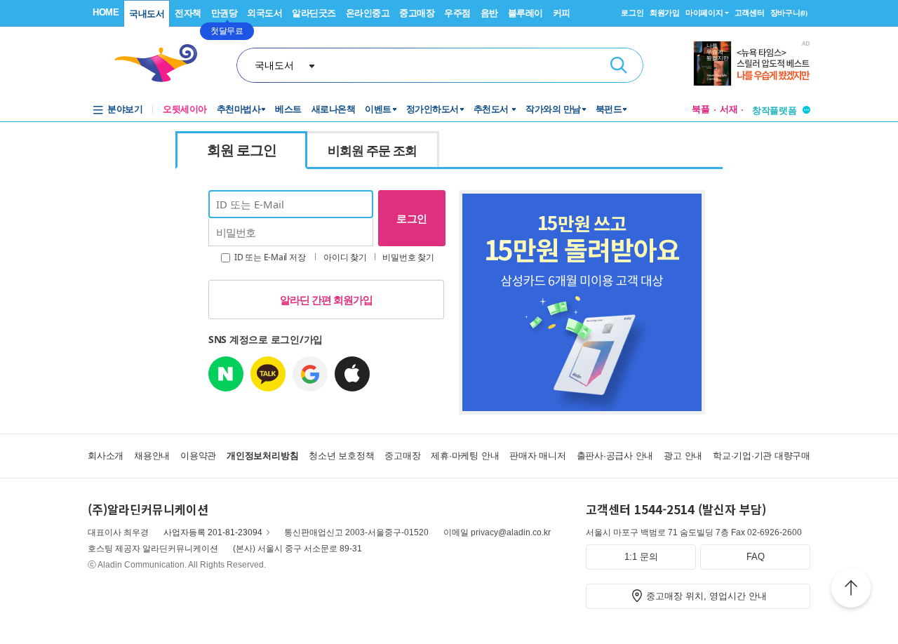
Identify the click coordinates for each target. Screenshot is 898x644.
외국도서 (264, 13)
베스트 (288, 109)
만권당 (224, 13)
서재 (729, 109)
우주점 (457, 13)
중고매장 (416, 13)
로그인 (632, 12)
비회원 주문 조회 (372, 150)
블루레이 (525, 13)
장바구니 (788, 12)
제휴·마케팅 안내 (465, 455)
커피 (561, 13)
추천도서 (492, 109)
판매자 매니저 (537, 455)
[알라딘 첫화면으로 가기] (162, 63)
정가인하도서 (432, 109)
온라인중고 (368, 13)
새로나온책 (333, 109)
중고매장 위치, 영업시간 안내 (706, 596)
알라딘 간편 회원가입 (326, 300)
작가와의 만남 (553, 109)
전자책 (188, 13)
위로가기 (851, 590)
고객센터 (750, 12)
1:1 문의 (641, 556)
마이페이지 (704, 12)
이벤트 (378, 109)
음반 (489, 13)
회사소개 (105, 455)
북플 (701, 109)
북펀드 (609, 109)
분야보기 (124, 109)
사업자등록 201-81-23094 (212, 532)
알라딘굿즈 (314, 13)
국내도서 (146, 13)
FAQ (755, 556)
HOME (106, 12)
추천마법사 (239, 109)
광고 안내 (683, 455)
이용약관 (198, 455)
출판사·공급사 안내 (615, 455)
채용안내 (152, 455)
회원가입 (665, 12)
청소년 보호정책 (341, 455)
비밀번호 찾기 (408, 257)
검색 (619, 65)
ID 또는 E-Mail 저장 (268, 257)
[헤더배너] (751, 63)
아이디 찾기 (345, 257)
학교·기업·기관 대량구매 (761, 455)
